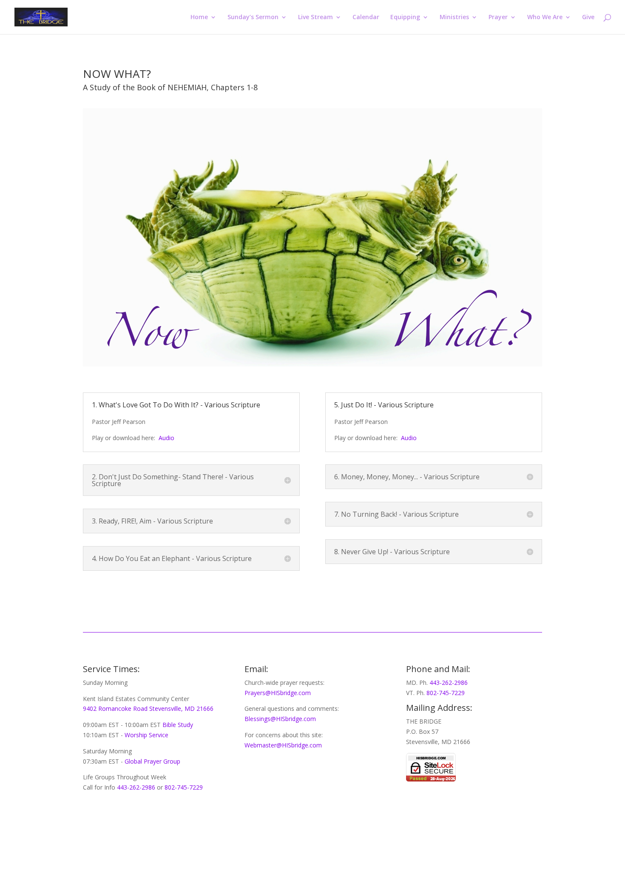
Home (199, 17)
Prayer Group (162, 761)
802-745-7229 (184, 787)
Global (132, 761)
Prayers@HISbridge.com (277, 693)
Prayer (498, 17)
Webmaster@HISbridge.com (283, 745)
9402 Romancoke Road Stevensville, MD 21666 (148, 708)
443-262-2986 (137, 787)
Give (588, 17)
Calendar (365, 17)
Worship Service (146, 735)
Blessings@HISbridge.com (280, 719)
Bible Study (177, 725)
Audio (166, 438)
